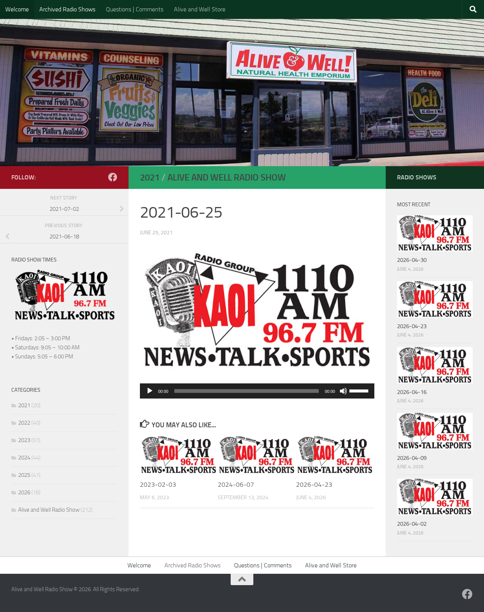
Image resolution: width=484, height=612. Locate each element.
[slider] (360, 390)
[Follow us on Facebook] (112, 177)
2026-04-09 (412, 458)
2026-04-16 (412, 392)
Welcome (17, 9)
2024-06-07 (236, 484)
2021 (150, 177)
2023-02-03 (158, 484)
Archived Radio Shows (67, 9)
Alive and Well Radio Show (227, 177)
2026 (24, 492)
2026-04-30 (412, 260)
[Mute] (343, 391)
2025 (24, 475)
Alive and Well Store (199, 9)
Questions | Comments (134, 9)
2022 (24, 422)
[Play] (150, 391)
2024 (24, 457)
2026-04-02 (412, 523)
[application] (257, 391)
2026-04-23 (314, 484)
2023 (24, 440)
